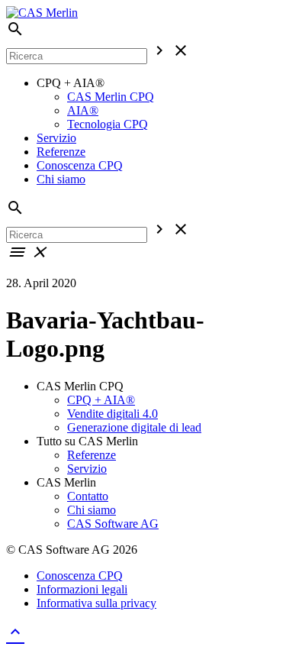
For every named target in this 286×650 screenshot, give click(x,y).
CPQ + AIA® (101, 399)
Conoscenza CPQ (80, 165)
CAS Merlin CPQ (110, 96)
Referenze (61, 151)
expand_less (15, 632)
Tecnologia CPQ (107, 124)
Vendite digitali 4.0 (112, 413)
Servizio (56, 137)
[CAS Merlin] (42, 12)
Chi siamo (61, 179)
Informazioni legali (82, 589)
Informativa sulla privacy (96, 603)
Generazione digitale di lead (134, 427)
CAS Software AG (113, 523)
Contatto (87, 496)
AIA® (82, 110)
